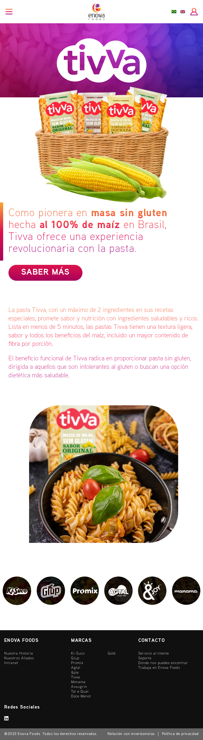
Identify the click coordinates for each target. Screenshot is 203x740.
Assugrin (79, 687)
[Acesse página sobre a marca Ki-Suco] (17, 590)
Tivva (75, 677)
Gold (112, 653)
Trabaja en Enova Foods (159, 668)
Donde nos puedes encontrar (163, 663)
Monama (78, 682)
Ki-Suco (78, 653)
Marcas (81, 640)
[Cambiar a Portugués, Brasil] (174, 11)
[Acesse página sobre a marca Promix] (84, 590)
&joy (75, 672)
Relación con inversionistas (131, 734)
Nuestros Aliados (19, 658)
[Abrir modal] (194, 11)
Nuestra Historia (18, 653)
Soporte (144, 658)
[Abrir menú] (9, 11)
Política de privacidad (180, 734)
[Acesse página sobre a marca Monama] (186, 590)
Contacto (151, 640)
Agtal (75, 668)
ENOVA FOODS (21, 640)
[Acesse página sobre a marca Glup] (50, 590)
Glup (75, 658)
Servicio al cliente (153, 653)
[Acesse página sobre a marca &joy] (152, 590)
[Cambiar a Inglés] (182, 11)
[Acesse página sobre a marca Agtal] (118, 590)
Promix (77, 663)
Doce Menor (81, 696)
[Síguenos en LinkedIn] (6, 719)
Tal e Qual (80, 691)
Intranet (11, 663)
